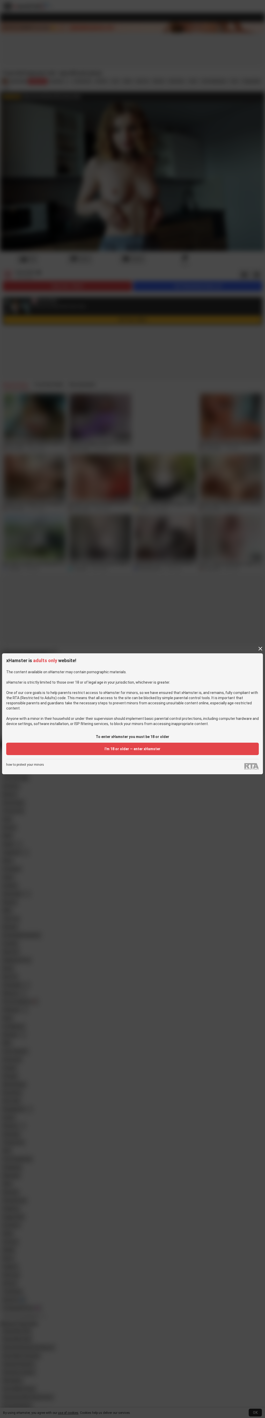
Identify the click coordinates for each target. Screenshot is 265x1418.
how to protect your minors (25, 764)
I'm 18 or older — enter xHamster (132, 749)
